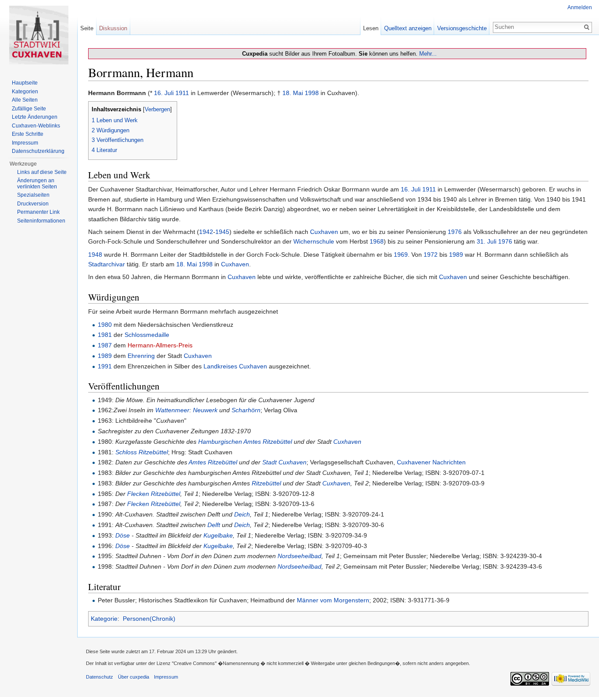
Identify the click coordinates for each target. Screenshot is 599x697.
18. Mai (292, 92)
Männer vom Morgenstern (333, 600)
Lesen (370, 28)
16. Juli (164, 92)
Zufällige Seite (29, 109)
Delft (213, 524)
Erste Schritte (27, 134)
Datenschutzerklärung (38, 151)
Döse (122, 535)
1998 (312, 92)
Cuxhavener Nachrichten (431, 462)
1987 (105, 345)
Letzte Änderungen (34, 117)
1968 (377, 241)
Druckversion (33, 204)
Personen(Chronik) (149, 618)
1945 (222, 231)
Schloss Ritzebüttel (141, 452)
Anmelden (579, 7)
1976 (455, 231)
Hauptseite (25, 83)
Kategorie (104, 618)
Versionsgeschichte (462, 28)
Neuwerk (205, 410)
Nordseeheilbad (299, 555)
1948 (95, 254)
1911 (182, 92)
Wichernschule (313, 241)
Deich (242, 514)
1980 (105, 324)
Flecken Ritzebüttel (153, 493)
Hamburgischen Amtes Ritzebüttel (245, 441)
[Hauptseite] (39, 35)
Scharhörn (246, 410)
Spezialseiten (33, 195)
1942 (206, 231)
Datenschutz (99, 676)
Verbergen (157, 109)
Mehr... (428, 53)
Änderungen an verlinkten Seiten (37, 183)
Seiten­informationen (41, 221)
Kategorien (25, 91)
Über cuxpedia (133, 676)
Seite (86, 28)
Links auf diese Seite (42, 172)
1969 (401, 254)
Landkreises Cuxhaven (235, 366)
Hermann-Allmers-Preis (160, 345)
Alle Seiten (25, 100)
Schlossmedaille (147, 334)
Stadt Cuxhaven (284, 462)
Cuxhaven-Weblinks (36, 126)
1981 (105, 334)
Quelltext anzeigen (407, 28)
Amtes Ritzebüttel (213, 462)
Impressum (25, 143)
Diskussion (113, 28)
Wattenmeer (172, 410)
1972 (431, 254)
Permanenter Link (38, 212)
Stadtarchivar (106, 264)
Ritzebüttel (266, 483)
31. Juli (486, 241)
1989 (456, 254)
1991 (105, 366)
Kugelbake (218, 535)
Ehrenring (141, 355)
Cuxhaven (324, 231)
